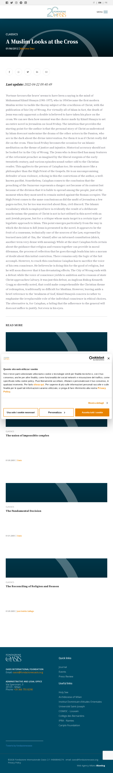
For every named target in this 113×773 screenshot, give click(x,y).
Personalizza (55, 412)
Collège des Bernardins (71, 716)
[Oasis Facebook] (8, 2)
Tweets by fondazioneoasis (19, 746)
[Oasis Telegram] (22, 2)
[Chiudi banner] (109, 358)
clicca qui (39, 384)
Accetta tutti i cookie (92, 412)
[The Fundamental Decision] (56, 492)
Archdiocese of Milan (70, 697)
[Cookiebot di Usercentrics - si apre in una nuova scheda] (91, 358)
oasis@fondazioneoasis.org (28, 672)
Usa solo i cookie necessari (21, 412)
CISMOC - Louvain (69, 711)
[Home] (56, 11)
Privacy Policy (14, 762)
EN (99, 2)
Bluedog (100, 765)
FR (106, 2)
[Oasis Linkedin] (26, 2)
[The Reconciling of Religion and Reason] (56, 568)
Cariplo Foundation (69, 725)
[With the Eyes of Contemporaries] (56, 341)
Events (62, 671)
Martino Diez (27, 48)
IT (94, 2)
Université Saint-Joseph (72, 706)
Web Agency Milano (86, 765)
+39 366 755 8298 (23, 689)
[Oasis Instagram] (17, 2)
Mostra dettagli (96, 403)
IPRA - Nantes (66, 720)
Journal (63, 667)
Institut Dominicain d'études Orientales (80, 701)
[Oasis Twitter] (12, 2)
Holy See (63, 692)
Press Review (66, 676)
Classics (12, 34)
